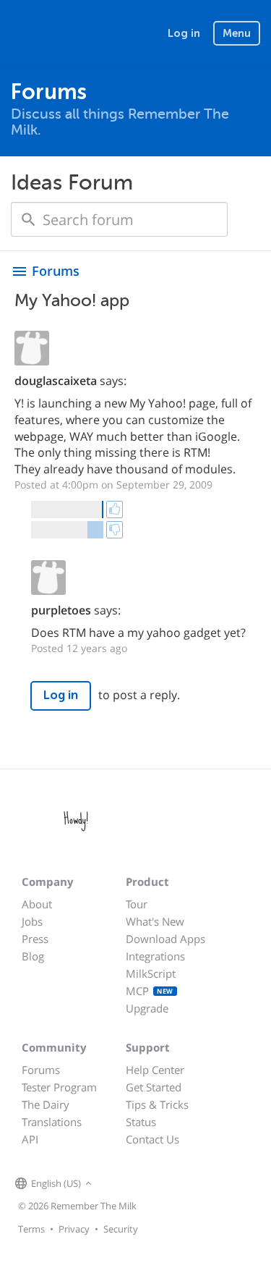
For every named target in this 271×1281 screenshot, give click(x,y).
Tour (136, 904)
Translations (52, 1122)
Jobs (32, 921)
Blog (33, 956)
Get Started (153, 1087)
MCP (149, 991)
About (37, 904)
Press (35, 938)
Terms (31, 1228)
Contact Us (152, 1139)
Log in (184, 33)
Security (120, 1228)
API (30, 1139)
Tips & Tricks (157, 1104)
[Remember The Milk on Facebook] (116, 1184)
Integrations (155, 956)
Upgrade (147, 1008)
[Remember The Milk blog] (154, 1184)
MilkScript (151, 973)
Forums (41, 1069)
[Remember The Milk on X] (136, 1184)
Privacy (74, 1228)
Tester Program (59, 1087)
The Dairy (45, 1104)
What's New (155, 921)
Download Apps (165, 938)
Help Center (155, 1069)
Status (141, 1122)
